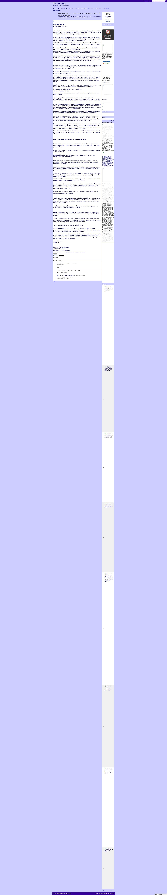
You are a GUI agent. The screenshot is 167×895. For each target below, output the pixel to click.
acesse (108, 17)
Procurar (165, 0)
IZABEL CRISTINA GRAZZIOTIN (69, 275)
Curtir (56, 254)
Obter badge (111, 120)
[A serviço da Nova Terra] (107, 70)
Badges (97, 893)
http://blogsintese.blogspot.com (62, 250)
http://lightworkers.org (63, 247)
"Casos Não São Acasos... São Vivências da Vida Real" (90, 16)
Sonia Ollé (66, 16)
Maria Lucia (66, 262)
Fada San (62, 893)
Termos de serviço (111, 893)
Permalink (58, 263)
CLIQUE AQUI (105, 82)
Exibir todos (112, 890)
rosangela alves (67, 270)
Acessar (150, 0)
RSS (54, 281)
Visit (104, 99)
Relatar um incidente (103, 893)
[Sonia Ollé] (55, 16)
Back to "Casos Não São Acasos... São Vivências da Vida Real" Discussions (74, 18)
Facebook (56, 255)
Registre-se (145, 0)
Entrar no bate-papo (158, 894)
